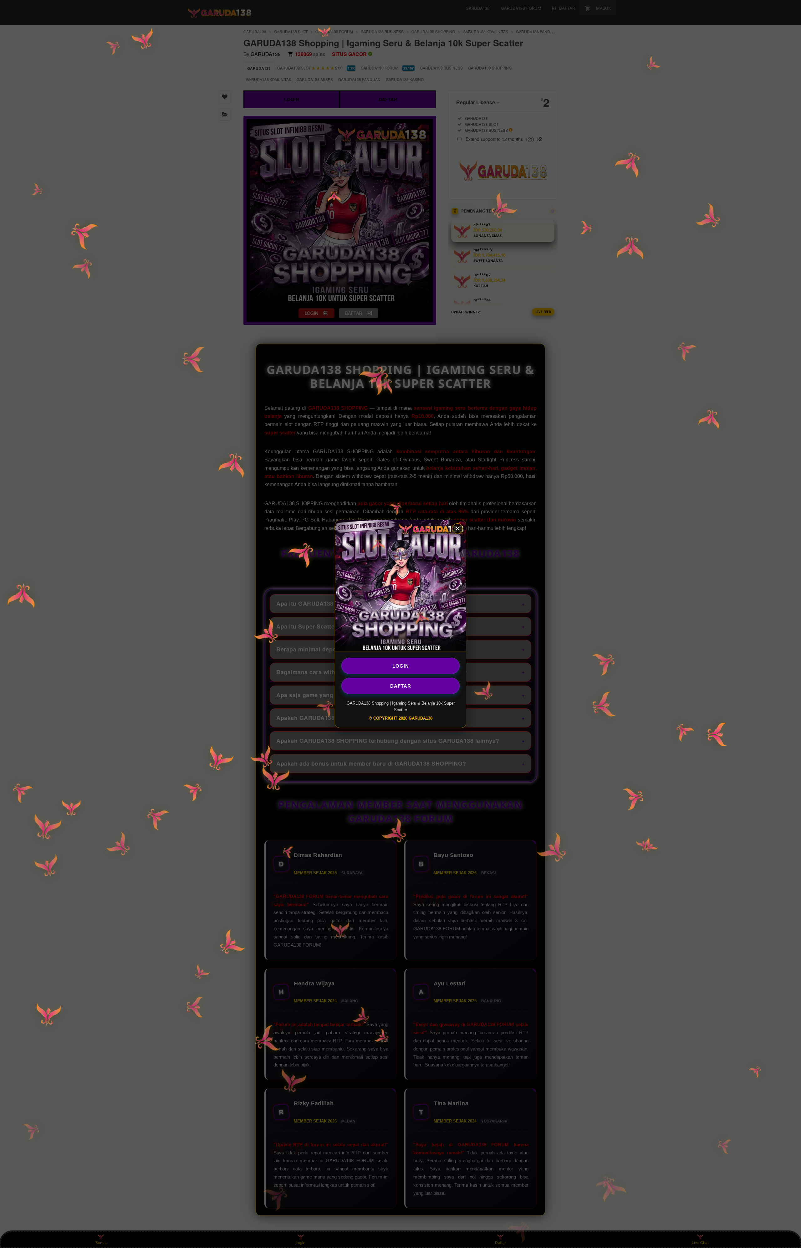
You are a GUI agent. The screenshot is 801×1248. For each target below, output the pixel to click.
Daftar (400, 685)
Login (400, 665)
